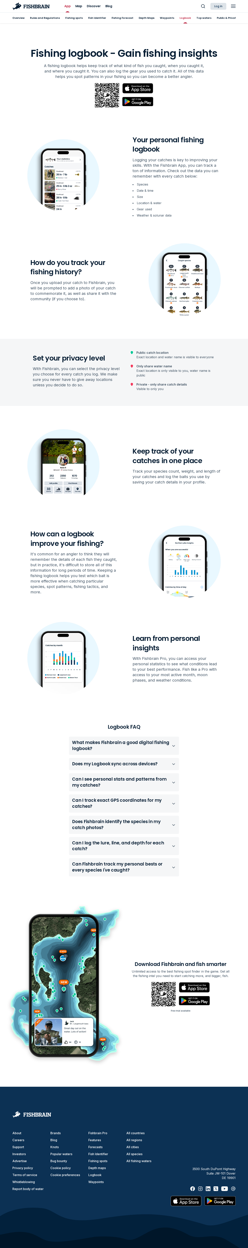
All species (134, 1154)
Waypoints (96, 1182)
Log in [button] (218, 6)
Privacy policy (22, 1168)
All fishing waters (138, 1161)
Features (94, 1140)
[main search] (203, 6)
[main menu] (233, 6)
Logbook (95, 1175)
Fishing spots (97, 1161)
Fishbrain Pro (97, 1133)
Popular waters (61, 1154)
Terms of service (24, 1175)
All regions (134, 1140)
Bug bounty (58, 1161)
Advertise (19, 1161)
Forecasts (95, 1147)
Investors (19, 1154)
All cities (132, 1147)
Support (18, 1147)
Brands (55, 1133)
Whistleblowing (23, 1182)
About (16, 1133)
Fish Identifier (98, 1154)
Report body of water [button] (28, 1189)
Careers (18, 1140)
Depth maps (97, 1168)
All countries (135, 1133)
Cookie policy (60, 1168)
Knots (54, 1147)
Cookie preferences (65, 1175)
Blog (53, 1140)
